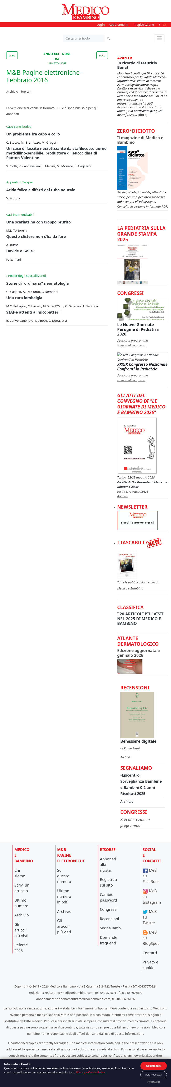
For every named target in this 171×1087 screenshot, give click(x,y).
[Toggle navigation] (159, 38)
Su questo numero (64, 876)
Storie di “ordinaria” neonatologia (37, 283)
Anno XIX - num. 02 (56, 58)
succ (102, 55)
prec (12, 55)
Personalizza (153, 1082)
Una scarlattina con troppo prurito (38, 222)
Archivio (12, 91)
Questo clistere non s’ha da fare (36, 236)
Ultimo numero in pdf (64, 896)
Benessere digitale (138, 741)
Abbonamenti (118, 24)
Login (101, 24)
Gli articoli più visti (21, 930)
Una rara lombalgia (24, 297)
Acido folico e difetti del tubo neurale (40, 189)
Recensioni (109, 918)
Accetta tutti (153, 1065)
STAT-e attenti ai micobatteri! (33, 312)
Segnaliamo (110, 927)
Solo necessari (153, 1074)
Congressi (108, 909)
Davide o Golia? (20, 250)
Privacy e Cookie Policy (90, 1072)
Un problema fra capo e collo (33, 134)
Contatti (150, 952)
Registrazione (144, 24)
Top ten (26, 91)
